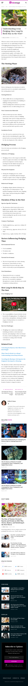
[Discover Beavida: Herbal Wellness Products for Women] (5, 628)
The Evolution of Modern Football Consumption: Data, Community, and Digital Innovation (12, 463)
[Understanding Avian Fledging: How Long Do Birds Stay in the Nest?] (14, 18)
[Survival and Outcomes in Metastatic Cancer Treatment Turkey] (5, 597)
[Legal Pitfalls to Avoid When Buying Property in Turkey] (5, 590)
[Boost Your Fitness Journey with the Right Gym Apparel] (5, 635)
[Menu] (2, 2)
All (26, 37)
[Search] (26, 2)
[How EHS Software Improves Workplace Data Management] (5, 554)
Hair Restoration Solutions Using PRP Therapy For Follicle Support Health (18, 606)
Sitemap (23, 678)
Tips (3, 504)
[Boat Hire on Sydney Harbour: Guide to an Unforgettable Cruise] (5, 536)
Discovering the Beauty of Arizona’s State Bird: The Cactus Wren (20, 393)
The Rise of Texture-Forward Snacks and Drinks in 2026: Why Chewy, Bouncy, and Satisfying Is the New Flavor (12, 521)
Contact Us (16, 678)
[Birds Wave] (14, 2)
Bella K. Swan (6, 37)
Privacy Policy (15, 666)
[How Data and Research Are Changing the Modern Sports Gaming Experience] (14, 431)
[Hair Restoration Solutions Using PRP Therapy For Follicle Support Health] (5, 606)
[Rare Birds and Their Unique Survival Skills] (5, 620)
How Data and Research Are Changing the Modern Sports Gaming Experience (13, 440)
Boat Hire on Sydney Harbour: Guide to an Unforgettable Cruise (18, 536)
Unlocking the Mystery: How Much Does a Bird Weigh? (7, 393)
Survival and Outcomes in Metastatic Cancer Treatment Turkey (18, 597)
